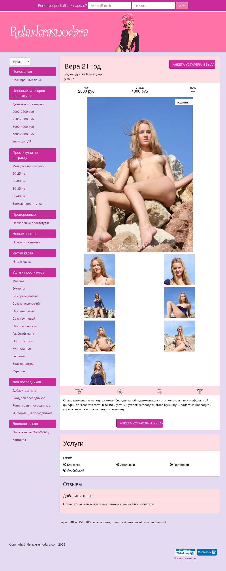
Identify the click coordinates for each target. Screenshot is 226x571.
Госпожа (19, 356)
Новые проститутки (26, 242)
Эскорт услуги (23, 341)
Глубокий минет (24, 333)
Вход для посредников (29, 397)
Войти (182, 5)
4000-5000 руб (23, 134)
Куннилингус (22, 348)
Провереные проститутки (31, 222)
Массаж (18, 281)
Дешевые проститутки (28, 104)
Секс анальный (24, 311)
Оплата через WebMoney (31, 432)
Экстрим (19, 288)
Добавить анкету (24, 390)
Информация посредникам (32, 413)
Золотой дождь (23, 363)
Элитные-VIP (22, 141)
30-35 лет (19, 188)
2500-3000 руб (23, 119)
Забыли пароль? (73, 5)
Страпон (19, 371)
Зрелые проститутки (27, 203)
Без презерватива (25, 296)
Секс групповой (24, 318)
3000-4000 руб (23, 126)
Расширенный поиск (27, 79)
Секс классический (26, 303)
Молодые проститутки (28, 166)
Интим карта (22, 261)
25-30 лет (19, 181)
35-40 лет (19, 196)
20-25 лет (19, 173)
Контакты (19, 439)
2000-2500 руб (23, 111)
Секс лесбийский (25, 326)
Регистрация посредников (31, 405)
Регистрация (48, 5)
